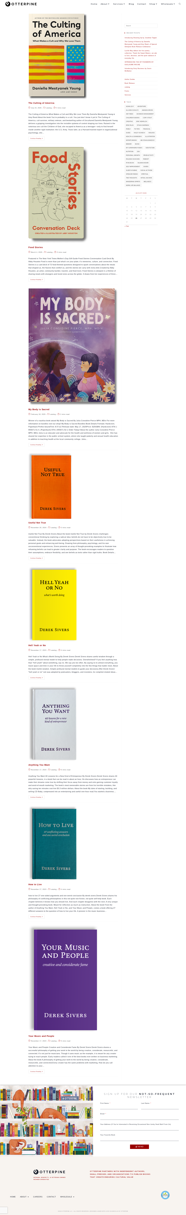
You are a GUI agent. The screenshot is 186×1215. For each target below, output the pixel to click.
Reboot (146, 159)
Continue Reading (37, 138)
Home (13, 1197)
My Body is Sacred (38, 409)
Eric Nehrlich (141, 121)
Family (128, 129)
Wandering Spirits (133, 181)
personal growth (133, 155)
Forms (127, 91)
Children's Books (132, 117)
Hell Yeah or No (37, 645)
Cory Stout (147, 117)
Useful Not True (37, 523)
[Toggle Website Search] (179, 4)
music (137, 144)
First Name (104, 1103)
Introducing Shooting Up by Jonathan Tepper (141, 38)
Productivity (148, 155)
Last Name (145, 1103)
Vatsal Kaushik (146, 178)
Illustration (150, 136)
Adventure (141, 106)
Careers (38, 1197)
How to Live (35, 884)
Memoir (129, 144)
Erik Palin (129, 125)
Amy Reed (129, 114)
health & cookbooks (134, 136)
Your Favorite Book (107, 1135)
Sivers (145, 166)
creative (129, 121)
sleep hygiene (131, 170)
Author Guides (130, 79)
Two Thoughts (131, 178)
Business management (145, 114)
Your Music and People (41, 1036)
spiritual (144, 174)
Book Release (130, 83)
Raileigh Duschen (133, 159)
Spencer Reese (132, 174)
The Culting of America (41, 103)
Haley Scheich (139, 132)
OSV (138, 151)
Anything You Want (39, 765)
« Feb (127, 226)
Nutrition (129, 151)
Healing (152, 132)
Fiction (137, 129)
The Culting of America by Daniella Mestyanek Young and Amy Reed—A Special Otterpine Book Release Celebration (141, 44)
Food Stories (35, 247)
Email (102, 1114)
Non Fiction (150, 148)
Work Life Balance (133, 185)
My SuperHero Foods (134, 148)
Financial (146, 129)
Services (128, 95)
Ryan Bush (130, 163)
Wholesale (66, 1197)
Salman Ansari (143, 163)
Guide (128, 132)
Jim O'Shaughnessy (147, 140)
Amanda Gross (147, 110)
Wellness (147, 181)
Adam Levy (130, 106)
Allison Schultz (132, 110)
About (23, 1197)
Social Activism (146, 170)
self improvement (133, 166)
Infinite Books (131, 140)
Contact (51, 1197)
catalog (49, 108)
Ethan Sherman (143, 125)
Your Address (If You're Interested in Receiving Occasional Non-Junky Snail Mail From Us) (135, 1124)
